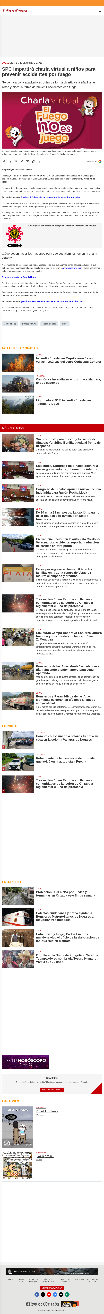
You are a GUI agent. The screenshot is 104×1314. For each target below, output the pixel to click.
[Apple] (61, 1294)
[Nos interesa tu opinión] (52, 1271)
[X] (10, 161)
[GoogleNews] (55, 1294)
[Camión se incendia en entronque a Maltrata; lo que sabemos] (18, 384)
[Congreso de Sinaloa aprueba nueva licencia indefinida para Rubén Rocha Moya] (18, 494)
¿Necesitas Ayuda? (52, 1288)
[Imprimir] (40, 161)
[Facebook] (4, 161)
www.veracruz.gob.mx (73, 268)
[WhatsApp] (16, 161)
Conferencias (10, 324)
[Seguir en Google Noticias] (100, 161)
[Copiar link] (33, 161)
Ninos (64, 324)
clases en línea (49, 324)
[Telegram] (21, 161)
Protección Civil (29, 324)
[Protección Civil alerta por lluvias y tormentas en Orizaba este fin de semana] (18, 896)
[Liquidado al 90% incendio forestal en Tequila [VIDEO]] (18, 405)
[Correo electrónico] (27, 161)
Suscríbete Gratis (52, 1090)
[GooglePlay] (67, 1294)
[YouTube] (49, 1294)
